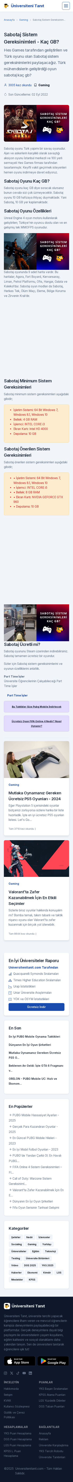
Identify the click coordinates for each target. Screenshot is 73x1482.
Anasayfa (9, 19)
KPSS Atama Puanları (52, 1394)
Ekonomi (32, 1272)
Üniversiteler (18, 1251)
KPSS (32, 1279)
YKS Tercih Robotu (51, 1451)
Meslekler (17, 1279)
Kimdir (47, 1272)
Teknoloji (50, 1251)
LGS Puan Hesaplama (17, 1445)
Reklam (43, 1439)
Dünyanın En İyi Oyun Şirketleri (30, 1044)
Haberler (16, 1272)
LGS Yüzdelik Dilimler (52, 1400)
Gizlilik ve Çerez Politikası (14, 1415)
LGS (59, 1272)
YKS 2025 (47, 1265)
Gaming (23, 19)
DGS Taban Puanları (51, 1406)
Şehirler (15, 1237)
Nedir (29, 1237)
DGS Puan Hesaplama (18, 1439)
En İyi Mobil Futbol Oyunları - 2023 (35, 1149)
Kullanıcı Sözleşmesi (17, 1406)
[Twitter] (11, 1372)
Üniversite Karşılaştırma (53, 1445)
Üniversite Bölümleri (37, 1258)
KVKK (7, 1400)
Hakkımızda (11, 1388)
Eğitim (35, 1251)
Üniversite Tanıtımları (52, 1457)
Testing (15, 1258)
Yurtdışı (46, 1244)
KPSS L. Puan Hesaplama (12, 1453)
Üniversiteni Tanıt (27, 6)
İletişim (8, 1394)
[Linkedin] (30, 1372)
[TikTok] (17, 1372)
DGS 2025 (30, 1265)
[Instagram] (5, 1372)
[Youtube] (24, 1372)
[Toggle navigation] (66, 6)
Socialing (16, 1244)
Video (14, 1265)
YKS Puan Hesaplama (17, 1433)
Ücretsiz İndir (36, 1007)
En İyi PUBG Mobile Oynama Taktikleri (34, 1036)
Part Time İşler (17, 695)
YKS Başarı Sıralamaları (53, 1388)
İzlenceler (44, 1237)
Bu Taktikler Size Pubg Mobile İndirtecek (36, 706)
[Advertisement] (36, 339)
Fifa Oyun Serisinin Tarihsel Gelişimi (35, 1207)
